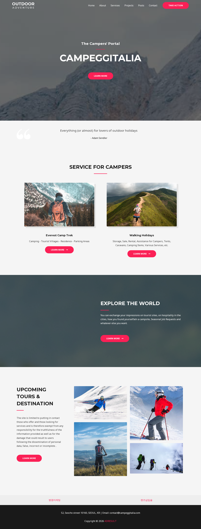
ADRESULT (110, 521)
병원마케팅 (54, 500)
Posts (141, 5)
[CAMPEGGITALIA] (23, 5)
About (102, 5)
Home (91, 5)
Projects (128, 5)
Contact (153, 5)
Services (115, 5)
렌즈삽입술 (146, 500)
